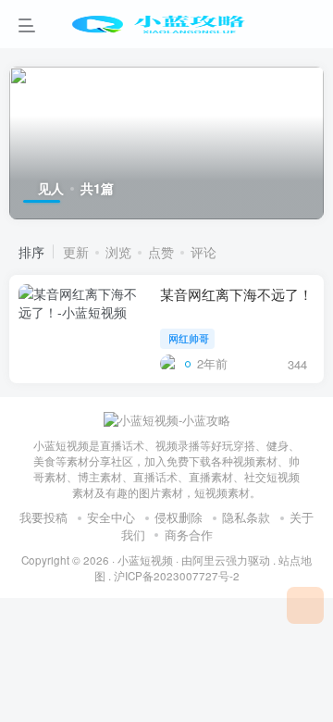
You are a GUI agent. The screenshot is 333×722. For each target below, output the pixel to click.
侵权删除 (178, 517)
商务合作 (189, 534)
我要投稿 (43, 517)
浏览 (118, 252)
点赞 (161, 252)
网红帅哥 (188, 337)
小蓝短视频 (145, 560)
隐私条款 (246, 517)
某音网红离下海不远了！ (236, 294)
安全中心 (111, 517)
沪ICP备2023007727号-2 (177, 575)
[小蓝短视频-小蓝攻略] (167, 419)
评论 (203, 252)
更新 (76, 252)
